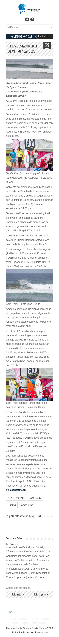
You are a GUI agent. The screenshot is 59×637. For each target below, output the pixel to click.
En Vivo (13, 618)
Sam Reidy (35, 498)
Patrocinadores (39, 623)
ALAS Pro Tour (16, 498)
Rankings (45, 618)
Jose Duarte (11, 544)
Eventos (34, 618)
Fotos (15, 623)
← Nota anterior (16, 594)
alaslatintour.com (16, 490)
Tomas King (26, 505)
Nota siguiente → (42, 594)
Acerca (25, 623)
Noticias (23, 618)
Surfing (12, 505)
